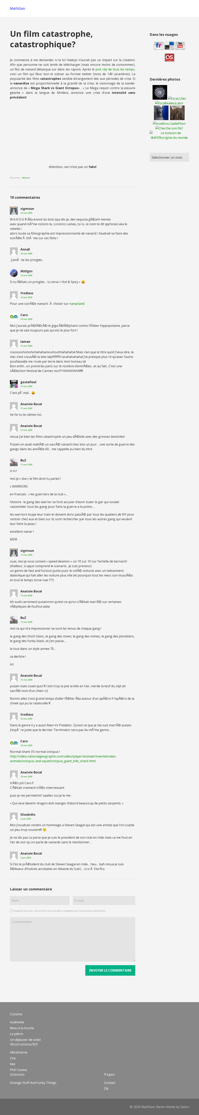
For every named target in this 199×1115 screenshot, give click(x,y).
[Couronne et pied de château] (177, 119)
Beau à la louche (22, 1028)
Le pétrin (16, 1034)
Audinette (17, 1022)
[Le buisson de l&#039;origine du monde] (169, 137)
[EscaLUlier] (176, 98)
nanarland (76, 303)
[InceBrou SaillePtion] (169, 123)
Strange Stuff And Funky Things (33, 1083)
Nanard (26, 177)
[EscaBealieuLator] (169, 103)
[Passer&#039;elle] (161, 119)
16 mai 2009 (26, 718)
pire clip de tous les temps (114, 69)
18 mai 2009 (26, 745)
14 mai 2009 (26, 212)
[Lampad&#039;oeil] (160, 98)
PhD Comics (18, 1070)
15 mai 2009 (26, 345)
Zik (106, 1088)
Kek (12, 1064)
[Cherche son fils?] (169, 128)
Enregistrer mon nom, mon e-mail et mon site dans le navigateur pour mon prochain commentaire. (59, 910)
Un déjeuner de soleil (25, 1040)
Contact (109, 1083)
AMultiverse (18, 1052)
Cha (13, 1058)
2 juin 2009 (25, 818)
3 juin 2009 (25, 857)
